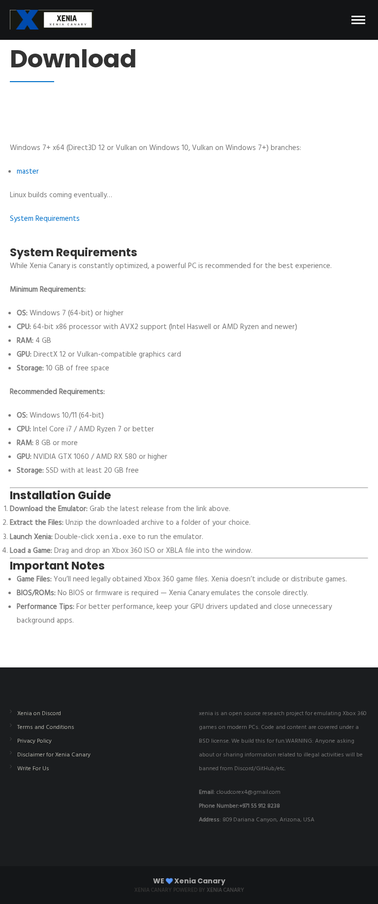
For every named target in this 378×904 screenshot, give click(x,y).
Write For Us (33, 769)
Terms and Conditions (45, 727)
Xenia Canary (225, 890)
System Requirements (45, 219)
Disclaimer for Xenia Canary (54, 755)
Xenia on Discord (39, 714)
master (28, 172)
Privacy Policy (34, 741)
